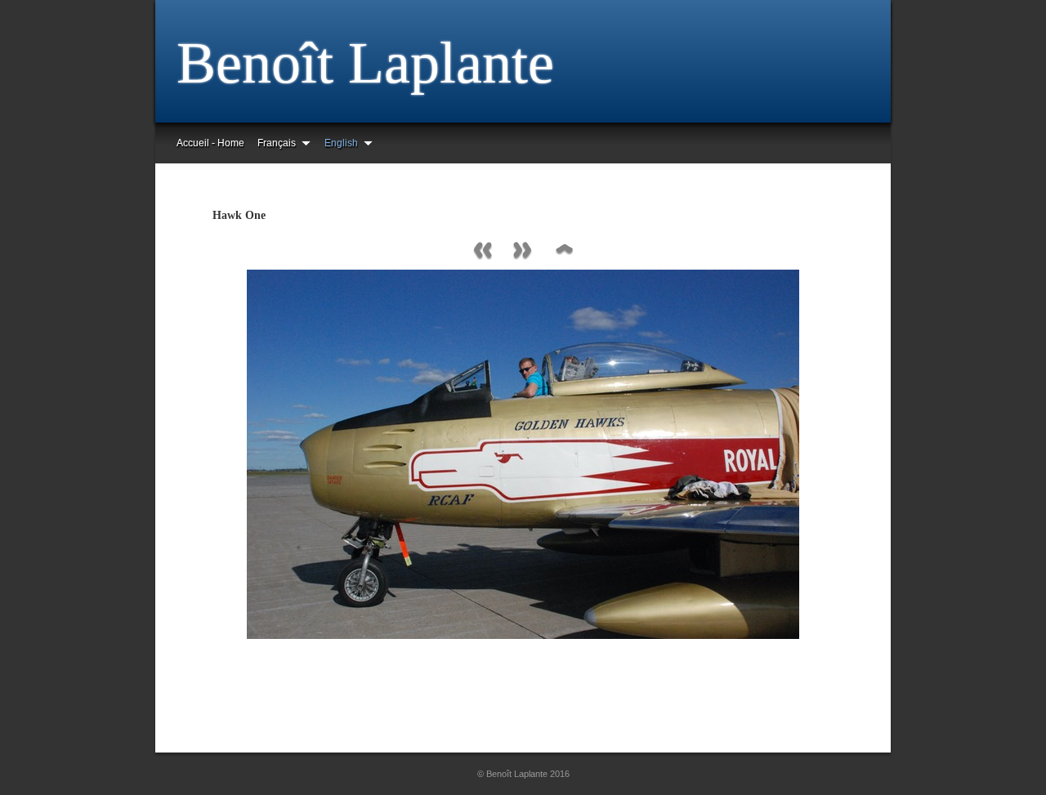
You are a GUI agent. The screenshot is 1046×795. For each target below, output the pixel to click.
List (563, 251)
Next (523, 251)
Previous (482, 251)
